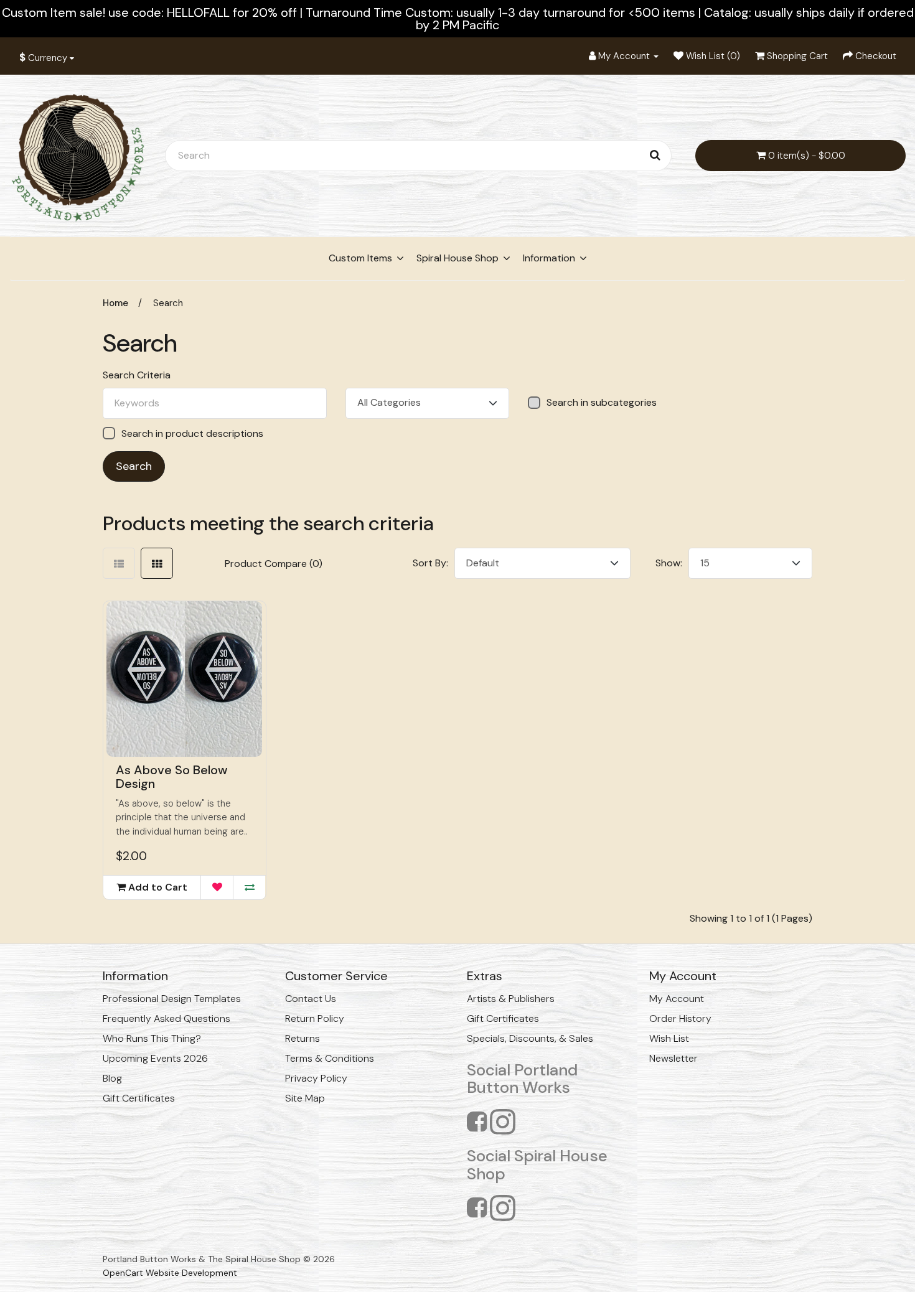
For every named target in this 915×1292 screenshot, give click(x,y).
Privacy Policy (316, 1078)
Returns (302, 1038)
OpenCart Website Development (170, 1272)
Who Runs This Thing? (152, 1038)
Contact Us (310, 998)
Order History (680, 1018)
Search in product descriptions (192, 433)
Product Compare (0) (273, 563)
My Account (676, 998)
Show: (668, 562)
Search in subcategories (602, 402)
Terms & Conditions (329, 1058)
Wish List (669, 1038)
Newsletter (673, 1058)
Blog (112, 1078)
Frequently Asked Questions (166, 1018)
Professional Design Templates (172, 998)
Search (168, 303)
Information (549, 257)
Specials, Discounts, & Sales (530, 1038)
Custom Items (360, 257)
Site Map (305, 1098)
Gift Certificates (139, 1098)
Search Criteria (137, 375)
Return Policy (314, 1018)
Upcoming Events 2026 (155, 1058)
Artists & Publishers (511, 998)
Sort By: (430, 562)
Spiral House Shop (457, 257)
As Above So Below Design (172, 776)
